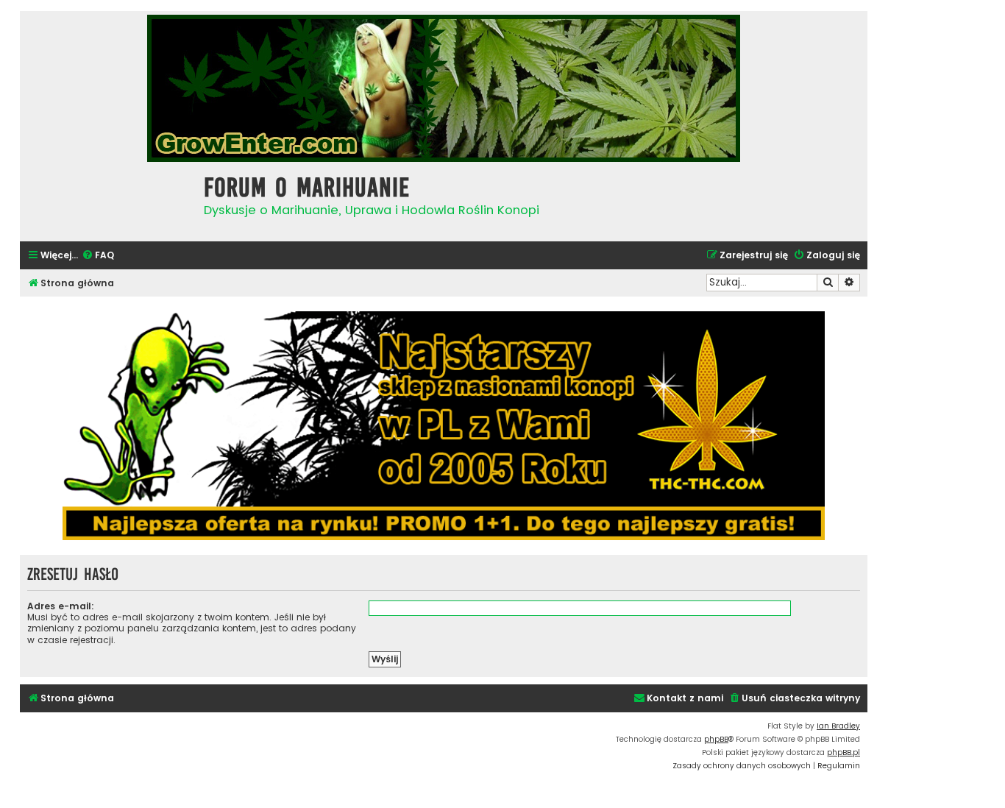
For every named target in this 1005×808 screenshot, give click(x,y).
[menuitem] (98, 256)
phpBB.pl (843, 752)
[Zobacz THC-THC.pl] (443, 425)
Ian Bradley (838, 725)
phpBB (716, 739)
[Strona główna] (108, 200)
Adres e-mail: (60, 606)
